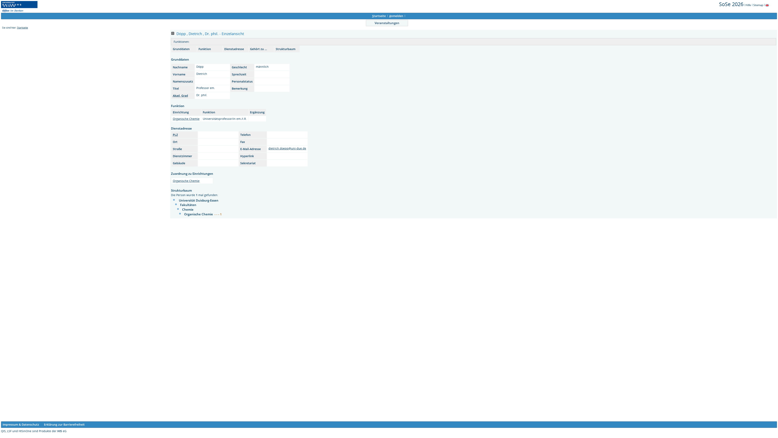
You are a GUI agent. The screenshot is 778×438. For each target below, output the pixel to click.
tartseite (379, 16)
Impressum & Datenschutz (21, 424)
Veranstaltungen (387, 23)
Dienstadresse (234, 49)
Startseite (22, 27)
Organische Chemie (186, 119)
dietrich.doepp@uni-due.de (287, 148)
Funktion (205, 49)
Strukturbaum (285, 49)
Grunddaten (181, 49)
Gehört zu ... (258, 49)
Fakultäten (188, 205)
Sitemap (758, 5)
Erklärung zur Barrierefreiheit (64, 424)
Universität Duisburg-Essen (198, 200)
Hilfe (748, 5)
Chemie (187, 209)
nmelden (396, 16)
